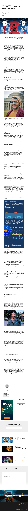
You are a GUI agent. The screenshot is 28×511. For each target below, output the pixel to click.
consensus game (13, 58)
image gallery (17, 446)
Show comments (14, 485)
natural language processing (6, 5)
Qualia (16, 456)
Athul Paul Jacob (7, 51)
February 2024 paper (11, 334)
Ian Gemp (12, 333)
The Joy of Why (17, 437)
